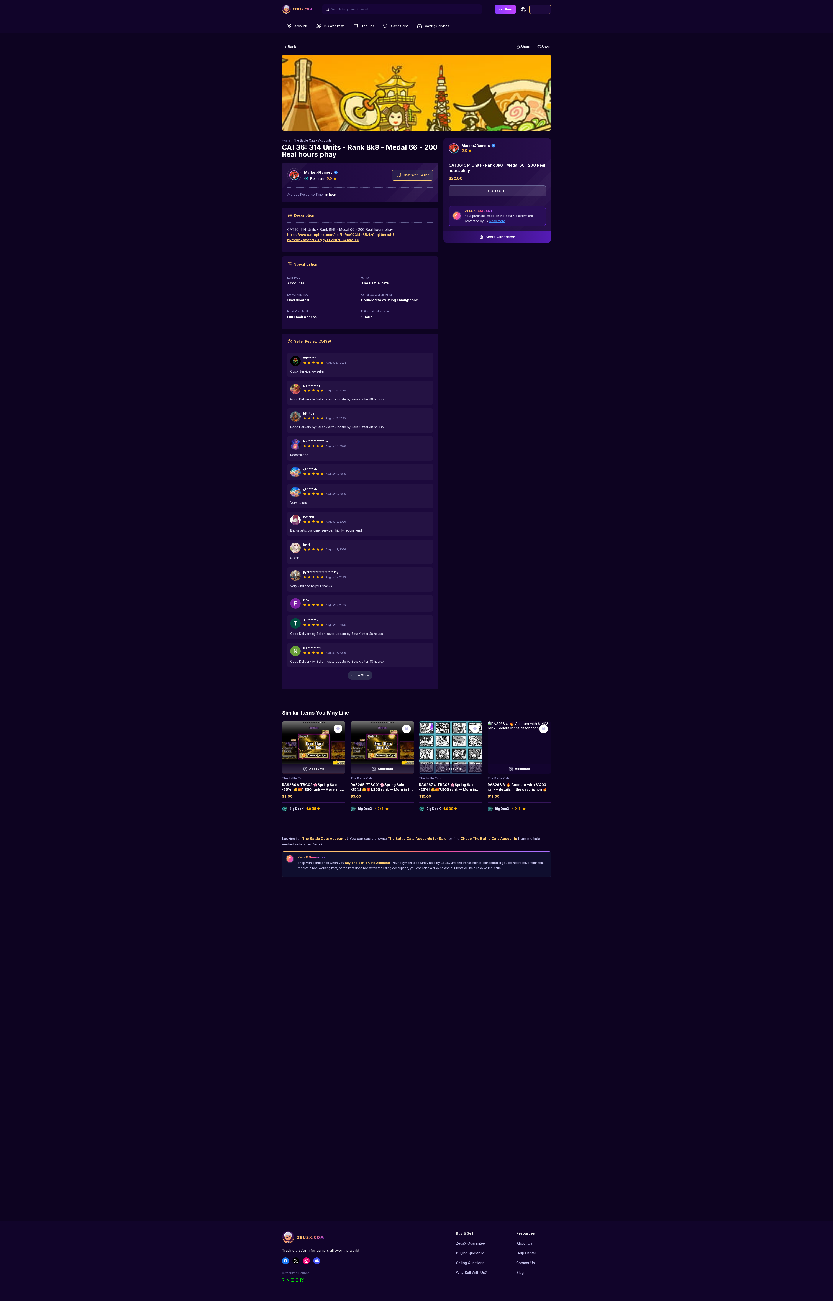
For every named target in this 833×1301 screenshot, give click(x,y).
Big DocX (296, 809)
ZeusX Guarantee (470, 1243)
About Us (524, 1243)
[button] (523, 9)
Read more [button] (497, 221)
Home (286, 140)
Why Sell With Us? (471, 1272)
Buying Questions (470, 1253)
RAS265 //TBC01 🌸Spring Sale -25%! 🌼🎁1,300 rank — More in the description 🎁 (382, 790)
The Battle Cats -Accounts (312, 140)
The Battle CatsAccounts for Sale (417, 838)
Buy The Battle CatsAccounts (368, 863)
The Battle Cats (293, 778)
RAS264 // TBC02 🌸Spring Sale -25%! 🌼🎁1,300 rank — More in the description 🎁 (313, 790)
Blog (520, 1272)
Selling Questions (470, 1263)
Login (540, 9)
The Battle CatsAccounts (324, 838)
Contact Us (525, 1263)
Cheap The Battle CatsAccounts (489, 838)
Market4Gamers (318, 172)
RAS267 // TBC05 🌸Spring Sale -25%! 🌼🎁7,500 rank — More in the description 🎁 (447, 790)
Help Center (526, 1253)
